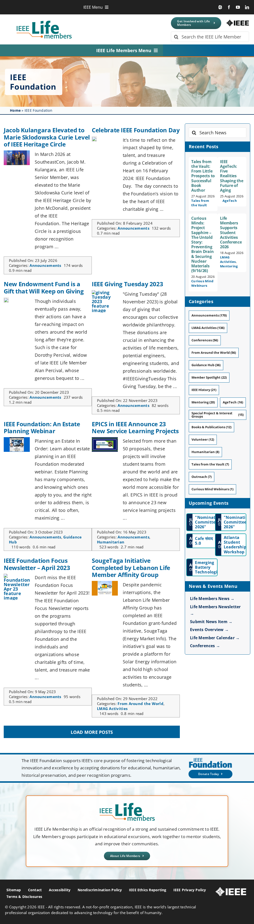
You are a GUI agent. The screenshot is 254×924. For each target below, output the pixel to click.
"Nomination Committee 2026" (208, 522)
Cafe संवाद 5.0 (204, 541)
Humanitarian (110, 541)
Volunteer (202, 439)
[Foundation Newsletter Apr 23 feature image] (17, 576)
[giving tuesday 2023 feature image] (105, 292)
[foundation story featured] (6, 300)
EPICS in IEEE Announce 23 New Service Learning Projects (135, 427)
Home (15, 110)
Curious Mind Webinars (202, 283)
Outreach (201, 476)
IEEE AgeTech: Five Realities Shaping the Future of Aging (231, 176)
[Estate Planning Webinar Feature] (17, 439)
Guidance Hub (206, 365)
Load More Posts (92, 732)
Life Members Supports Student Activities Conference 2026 (231, 232)
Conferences (204, 340)
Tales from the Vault (200, 202)
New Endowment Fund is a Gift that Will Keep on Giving (44, 287)
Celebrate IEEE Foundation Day (136, 130)
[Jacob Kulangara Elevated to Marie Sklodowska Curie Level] (17, 153)
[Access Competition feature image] (105, 439)
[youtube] (238, 7)
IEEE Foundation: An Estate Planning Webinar (42, 427)
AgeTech (229, 200)
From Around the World (140, 703)
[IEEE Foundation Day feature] (94, 139)
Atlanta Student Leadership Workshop (235, 545)
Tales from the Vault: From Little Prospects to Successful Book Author (203, 176)
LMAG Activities (112, 708)
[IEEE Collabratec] (220, 7)
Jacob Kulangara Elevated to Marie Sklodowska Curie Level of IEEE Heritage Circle (47, 137)
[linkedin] (247, 7)
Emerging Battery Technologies (208, 567)
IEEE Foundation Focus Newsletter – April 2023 (37, 564)
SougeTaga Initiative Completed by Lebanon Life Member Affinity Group (131, 567)
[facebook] (229, 7)
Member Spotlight (209, 377)
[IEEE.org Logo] (237, 22)
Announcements (45, 265)
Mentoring (229, 266)
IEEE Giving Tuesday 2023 (127, 284)
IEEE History (203, 390)
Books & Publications (211, 427)
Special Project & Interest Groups (217, 415)
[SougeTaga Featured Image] (105, 583)
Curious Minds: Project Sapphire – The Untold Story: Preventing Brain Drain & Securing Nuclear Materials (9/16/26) (202, 244)
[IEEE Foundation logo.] (127, 804)
